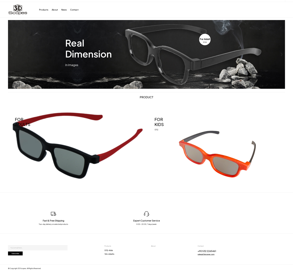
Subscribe (15, 253)
